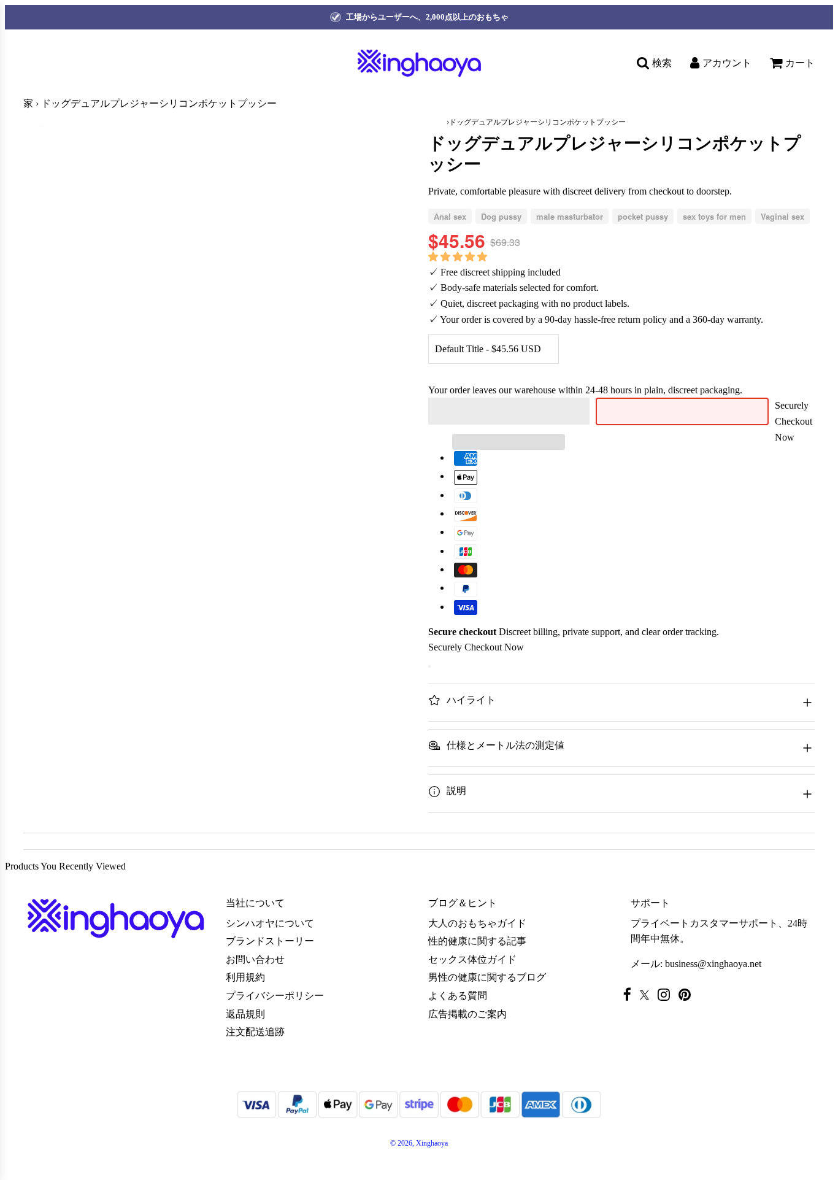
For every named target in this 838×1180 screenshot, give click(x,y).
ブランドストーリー (270, 941)
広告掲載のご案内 (467, 1014)
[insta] (667, 994)
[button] (459, 257)
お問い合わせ (255, 959)
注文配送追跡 (255, 1032)
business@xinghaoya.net (713, 963)
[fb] (630, 994)
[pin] (687, 994)
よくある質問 (457, 995)
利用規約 (245, 977)
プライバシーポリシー (275, 995)
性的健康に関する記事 (477, 941)
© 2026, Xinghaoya (419, 1143)
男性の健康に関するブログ (487, 977)
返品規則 (245, 1014)
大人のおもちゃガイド (477, 923)
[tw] (647, 995)
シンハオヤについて (270, 923)
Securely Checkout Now (793, 421)
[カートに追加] (429, 666)
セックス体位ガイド (472, 959)
